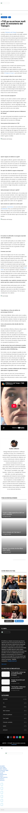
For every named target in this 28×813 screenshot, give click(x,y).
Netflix (1, 773)
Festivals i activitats (15, 722)
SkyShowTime (3, 774)
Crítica (15, 706)
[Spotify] (20, 737)
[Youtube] (14, 737)
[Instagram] (11, 737)
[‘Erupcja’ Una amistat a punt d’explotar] (5, 682)
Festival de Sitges (4, 770)
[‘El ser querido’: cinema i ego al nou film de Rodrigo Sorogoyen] (5, 674)
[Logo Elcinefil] (5, 5)
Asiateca (2, 778)
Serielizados (5, 208)
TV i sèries (2, 771)
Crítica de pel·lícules (15, 714)
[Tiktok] (8, 737)
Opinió (15, 726)
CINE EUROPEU (4, 777)
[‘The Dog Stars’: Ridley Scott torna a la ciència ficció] (5, 689)
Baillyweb (14, 744)
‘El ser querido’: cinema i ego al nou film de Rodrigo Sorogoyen (18, 674)
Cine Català (15, 718)
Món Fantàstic (15, 710)
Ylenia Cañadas (14, 448)
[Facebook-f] (17, 737)
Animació (15, 730)
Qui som (3, 664)
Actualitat (15, 699)
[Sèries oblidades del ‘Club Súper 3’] (14, 528)
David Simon (10, 207)
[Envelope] (23, 737)
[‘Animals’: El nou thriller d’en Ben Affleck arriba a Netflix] (14, 545)
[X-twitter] (5, 737)
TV (9, 17)
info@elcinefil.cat (12, 661)
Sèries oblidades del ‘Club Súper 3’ (12, 532)
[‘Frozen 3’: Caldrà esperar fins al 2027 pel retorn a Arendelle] (14, 510)
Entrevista (4, 17)
